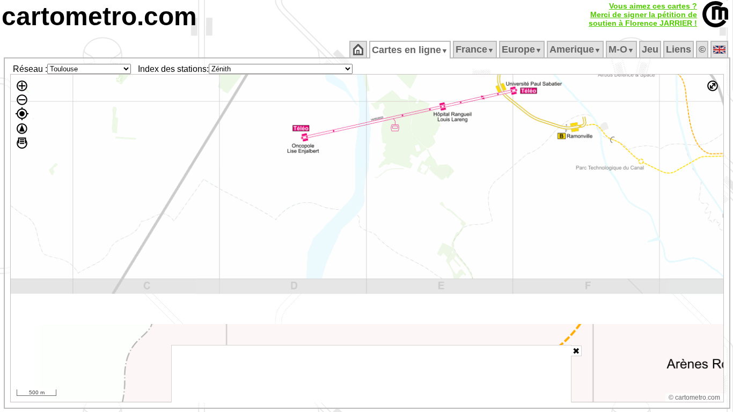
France (475, 49)
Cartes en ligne (410, 50)
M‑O (621, 49)
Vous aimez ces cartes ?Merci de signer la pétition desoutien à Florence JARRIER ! (643, 14)
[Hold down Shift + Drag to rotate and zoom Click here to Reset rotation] (22, 128)
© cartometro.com (694, 397)
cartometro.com (99, 16)
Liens (678, 49)
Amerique (575, 49)
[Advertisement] (371, 374)
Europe (522, 49)
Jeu (650, 49)
